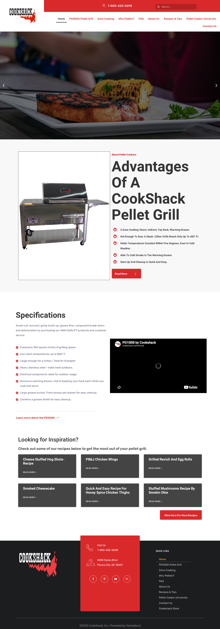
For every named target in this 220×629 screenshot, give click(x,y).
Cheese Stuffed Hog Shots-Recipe (43, 461)
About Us (153, 18)
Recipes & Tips (173, 18)
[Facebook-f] (93, 579)
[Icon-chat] (127, 579)
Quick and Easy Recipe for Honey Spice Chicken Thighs (108, 490)
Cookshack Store (169, 608)
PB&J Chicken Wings (102, 459)
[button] (4, 86)
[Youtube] (115, 579)
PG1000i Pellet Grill (81, 18)
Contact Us (210, 26)
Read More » (29, 472)
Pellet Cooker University (201, 18)
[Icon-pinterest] (104, 579)
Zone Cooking (105, 18)
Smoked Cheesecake (39, 488)
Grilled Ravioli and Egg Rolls (170, 459)
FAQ (141, 18)
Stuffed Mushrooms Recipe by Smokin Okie (172, 490)
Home (61, 18)
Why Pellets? (126, 18)
